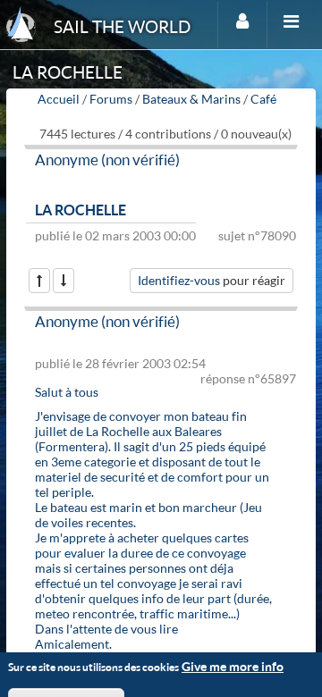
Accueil (59, 98)
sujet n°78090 (257, 235)
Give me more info (233, 666)
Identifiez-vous (179, 280)
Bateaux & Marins (191, 98)
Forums (110, 98)
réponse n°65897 (248, 378)
